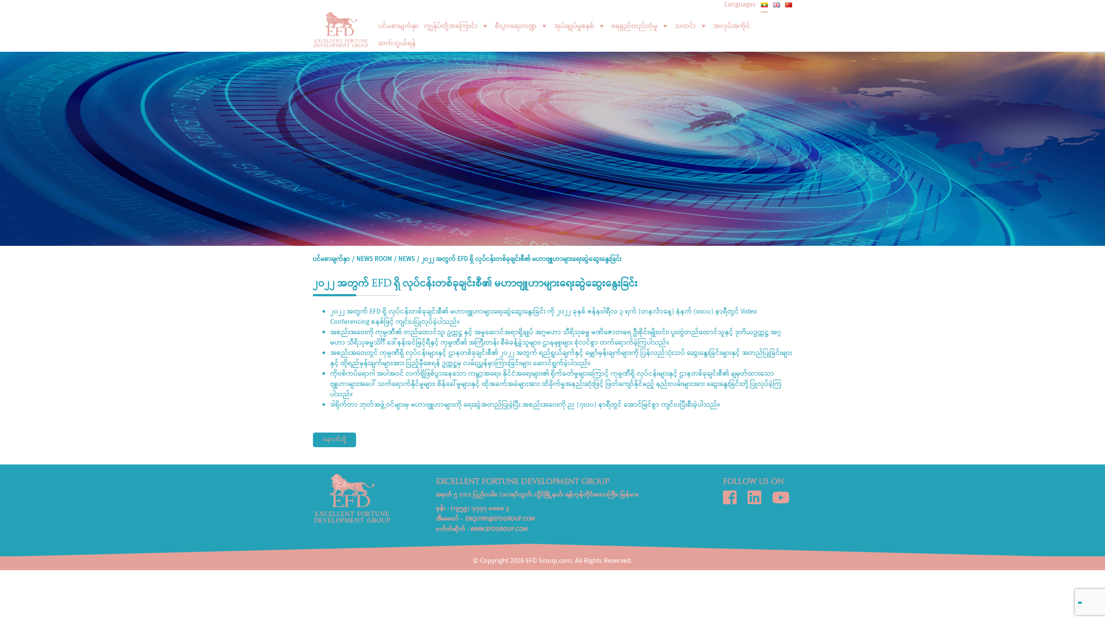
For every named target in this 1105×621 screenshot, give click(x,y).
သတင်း (685, 26)
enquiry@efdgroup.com (500, 519)
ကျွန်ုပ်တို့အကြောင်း (450, 26)
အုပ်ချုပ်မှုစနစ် (574, 26)
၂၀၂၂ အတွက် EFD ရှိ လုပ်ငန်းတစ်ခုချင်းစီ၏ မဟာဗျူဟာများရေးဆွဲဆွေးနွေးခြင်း (521, 259)
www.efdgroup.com (498, 529)
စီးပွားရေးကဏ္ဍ (516, 26)
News (406, 259)
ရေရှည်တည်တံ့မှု (634, 26)
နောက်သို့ (334, 440)
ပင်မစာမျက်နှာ (398, 26)
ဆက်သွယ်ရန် (397, 43)
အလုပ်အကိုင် (731, 26)
